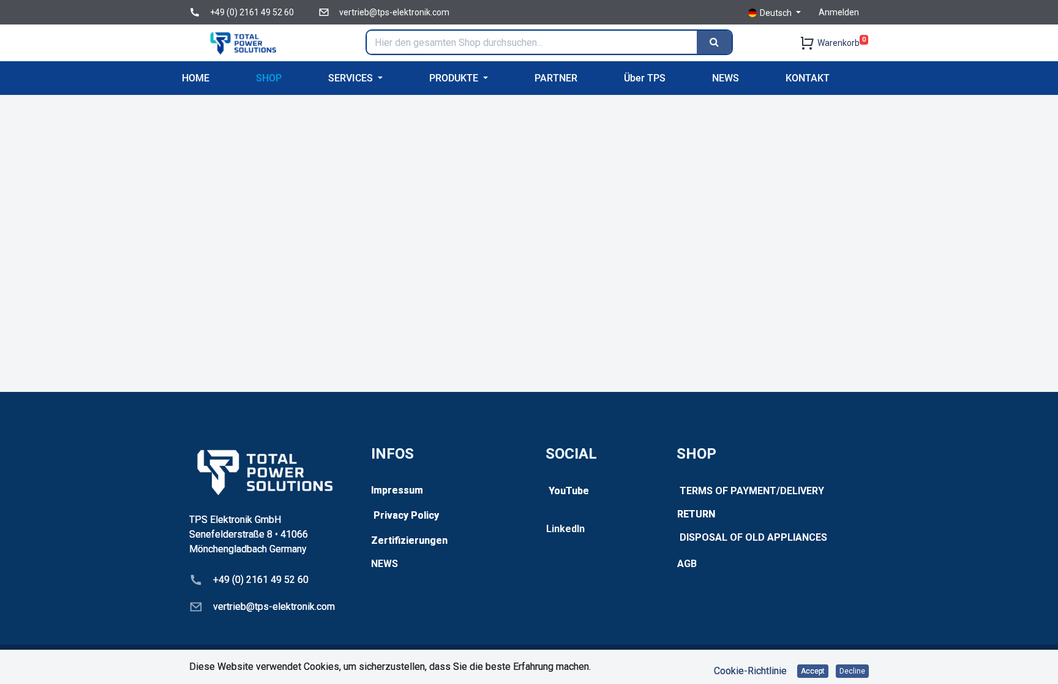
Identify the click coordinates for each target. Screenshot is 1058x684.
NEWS (384, 563)
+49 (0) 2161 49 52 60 (252, 12)
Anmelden (839, 12)
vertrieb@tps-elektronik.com (394, 12)
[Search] (714, 42)
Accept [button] (813, 671)
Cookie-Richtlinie (750, 671)
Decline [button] (852, 671)
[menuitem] (195, 78)
